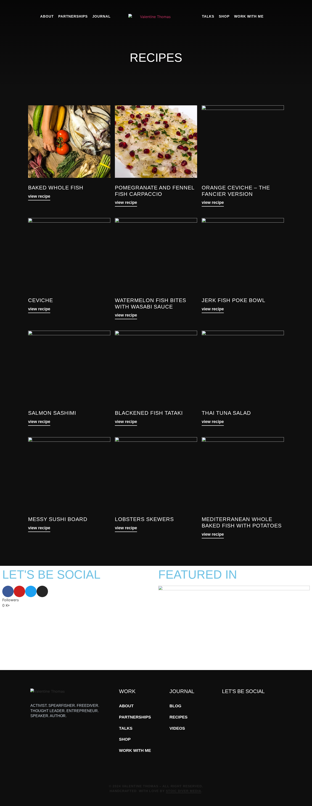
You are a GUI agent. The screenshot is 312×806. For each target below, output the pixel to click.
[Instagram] (42, 591)
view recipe (39, 196)
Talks (208, 16)
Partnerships (73, 16)
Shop (224, 16)
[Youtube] (19, 591)
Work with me (249, 16)
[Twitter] (31, 591)
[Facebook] (8, 591)
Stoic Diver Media (183, 791)
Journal (101, 16)
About (47, 16)
